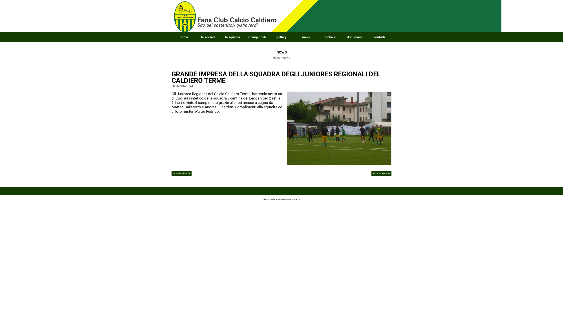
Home (276, 57)
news (306, 37)
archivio (330, 37)
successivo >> (381, 173)
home (184, 37)
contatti (379, 37)
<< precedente (181, 173)
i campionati (257, 37)
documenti (355, 37)
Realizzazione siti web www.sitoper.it (281, 199)
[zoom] (339, 128)
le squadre (232, 37)
